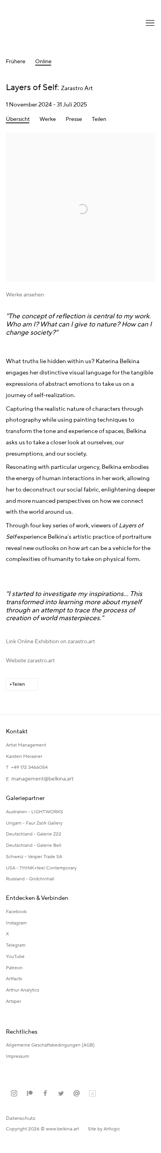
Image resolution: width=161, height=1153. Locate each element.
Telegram (15, 945)
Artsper (13, 1001)
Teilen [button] (99, 119)
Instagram (16, 923)
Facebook (16, 912)
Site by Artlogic (104, 1129)
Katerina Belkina (37, 23)
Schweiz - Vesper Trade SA (34, 857)
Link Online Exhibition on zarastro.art (50, 641)
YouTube (15, 957)
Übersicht (18, 119)
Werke (47, 119)
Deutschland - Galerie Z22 (33, 834)
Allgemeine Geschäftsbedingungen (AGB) (50, 1045)
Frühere (15, 62)
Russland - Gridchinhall (30, 879)
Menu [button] (149, 23)
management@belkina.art (42, 778)
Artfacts (14, 979)
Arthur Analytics (22, 990)
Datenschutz (20, 1118)
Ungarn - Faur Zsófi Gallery (34, 823)
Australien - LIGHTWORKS (34, 812)
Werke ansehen (25, 294)
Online (43, 62)
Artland (92, 1094)
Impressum (18, 1056)
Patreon (14, 968)
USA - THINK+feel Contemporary (41, 868)
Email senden (76, 1094)
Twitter (61, 1094)
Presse (74, 119)
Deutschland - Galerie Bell (33, 845)
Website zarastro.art (30, 660)
